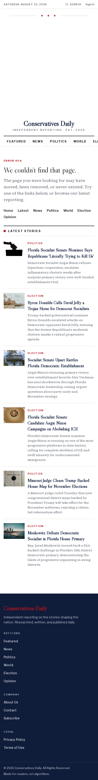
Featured (16, 141)
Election (84, 210)
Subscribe (12, 718)
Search (75, 4)
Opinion (10, 217)
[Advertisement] (49, 69)
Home (8, 210)
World (79, 141)
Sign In (89, 4)
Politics (58, 141)
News (38, 141)
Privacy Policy (14, 739)
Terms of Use (14, 747)
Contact (10, 710)
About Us (11, 702)
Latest (23, 210)
